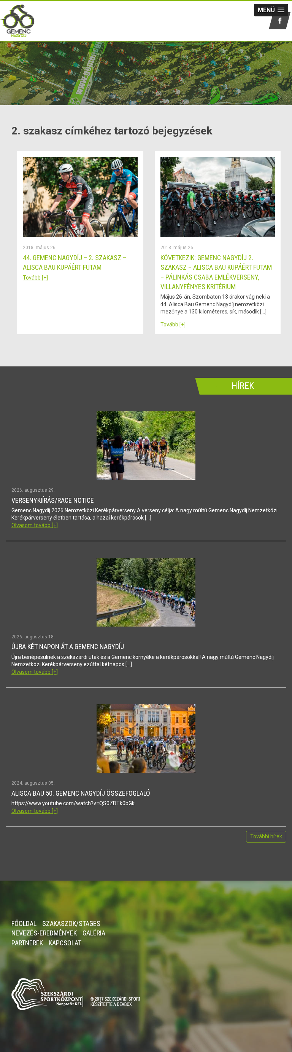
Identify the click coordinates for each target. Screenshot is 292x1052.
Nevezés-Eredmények (44, 933)
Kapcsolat (65, 943)
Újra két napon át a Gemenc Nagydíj (67, 647)
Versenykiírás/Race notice (52, 500)
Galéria (94, 933)
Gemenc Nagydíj (29, 21)
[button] (271, 10)
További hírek (266, 836)
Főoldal (23, 923)
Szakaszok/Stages (71, 923)
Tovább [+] (35, 278)
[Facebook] (279, 20)
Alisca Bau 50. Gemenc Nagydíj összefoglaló (80, 793)
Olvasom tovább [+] (34, 525)
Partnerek (27, 943)
